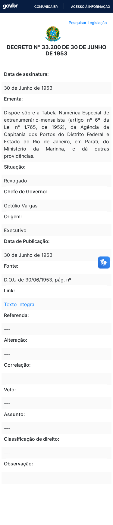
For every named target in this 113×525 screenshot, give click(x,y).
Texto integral (20, 304)
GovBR (10, 6)
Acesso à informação (90, 7)
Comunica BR (46, 7)
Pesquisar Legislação (88, 22)
